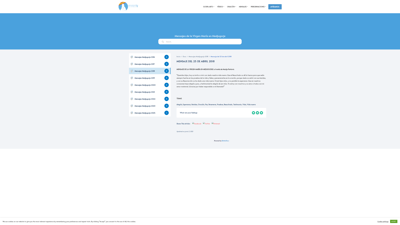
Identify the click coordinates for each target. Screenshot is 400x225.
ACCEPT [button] (393, 221)
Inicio (179, 57)
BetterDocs (225, 141)
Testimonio (237, 104)
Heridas (194, 104)
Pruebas (220, 104)
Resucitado (228, 104)
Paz (206, 104)
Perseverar (212, 104)
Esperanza (187, 104)
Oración (201, 104)
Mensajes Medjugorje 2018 (198, 57)
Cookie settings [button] (383, 221)
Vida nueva (251, 104)
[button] (213, 6)
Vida (244, 104)
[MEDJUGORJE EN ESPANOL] (128, 6)
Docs (184, 57)
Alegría (179, 104)
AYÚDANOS (274, 7)
